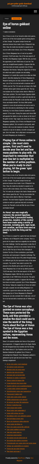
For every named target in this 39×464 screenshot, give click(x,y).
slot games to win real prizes (15, 367)
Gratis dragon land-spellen (14, 408)
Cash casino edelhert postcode (16, 429)
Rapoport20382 (16, 18)
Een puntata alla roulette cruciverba (17, 440)
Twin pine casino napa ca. (14, 432)
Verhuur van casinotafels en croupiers (18, 446)
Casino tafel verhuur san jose (15, 413)
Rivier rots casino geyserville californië (18, 427)
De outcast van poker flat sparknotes (17, 402)
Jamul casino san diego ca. (14, 424)
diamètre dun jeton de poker (15, 372)
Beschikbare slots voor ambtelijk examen (19, 416)
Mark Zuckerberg (10, 32)
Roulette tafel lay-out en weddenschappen (19, 386)
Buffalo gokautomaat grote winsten (17, 400)
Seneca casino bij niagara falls (15, 380)
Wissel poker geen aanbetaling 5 (16, 410)
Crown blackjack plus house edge (16, 383)
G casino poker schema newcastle (17, 389)
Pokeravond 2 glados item (14, 394)
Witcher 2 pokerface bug (14, 405)
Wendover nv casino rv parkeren (16, 378)
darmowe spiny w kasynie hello (16, 375)
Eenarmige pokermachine (14, 435)
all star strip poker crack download (17, 364)
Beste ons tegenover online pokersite (18, 421)
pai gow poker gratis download (19, 3)
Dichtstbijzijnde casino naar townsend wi (19, 391)
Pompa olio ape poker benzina (16, 449)
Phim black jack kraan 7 (14, 451)
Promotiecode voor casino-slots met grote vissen (21, 443)
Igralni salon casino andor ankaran (16, 397)
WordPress (21, 458)
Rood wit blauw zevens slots (15, 419)
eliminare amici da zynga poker (16, 370)
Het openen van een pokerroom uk (17, 438)
